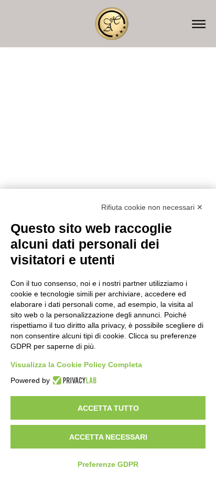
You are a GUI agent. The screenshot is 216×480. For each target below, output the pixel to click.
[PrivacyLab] (73, 380)
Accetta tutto (108, 408)
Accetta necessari (108, 437)
